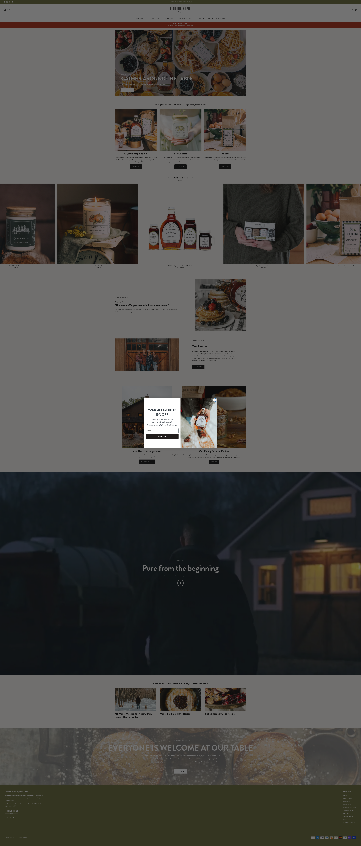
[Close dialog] (214, 400)
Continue (162, 436)
